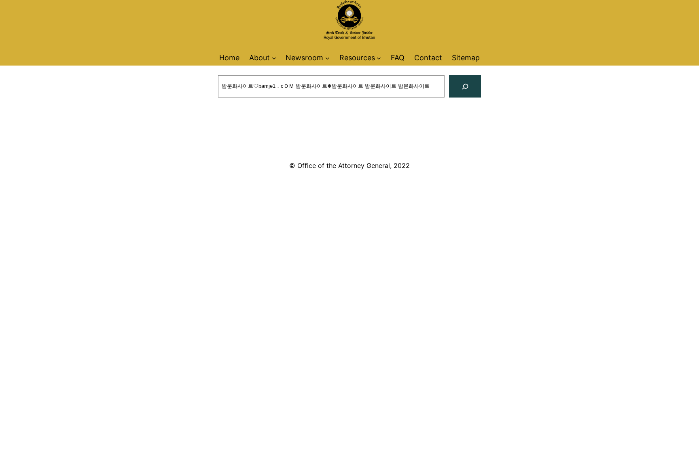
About (259, 57)
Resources (357, 57)
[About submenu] (274, 57)
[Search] (465, 86)
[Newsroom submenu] (327, 57)
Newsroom (304, 57)
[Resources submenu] (379, 57)
